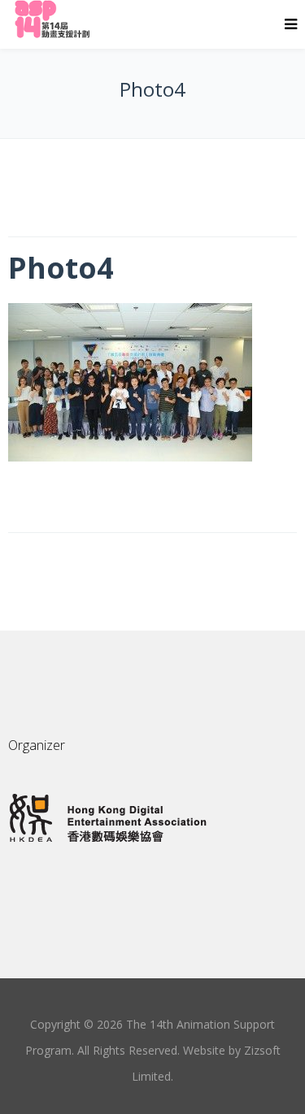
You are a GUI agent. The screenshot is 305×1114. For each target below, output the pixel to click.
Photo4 (61, 268)
